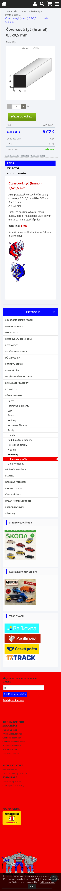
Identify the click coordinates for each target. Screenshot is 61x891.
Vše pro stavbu (12, 155)
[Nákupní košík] (50, 4)
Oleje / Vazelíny (16, 463)
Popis (10, 162)
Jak (10, 730)
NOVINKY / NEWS (14, 326)
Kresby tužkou (13, 488)
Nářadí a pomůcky (15, 469)
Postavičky (11, 345)
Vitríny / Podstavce (16, 351)
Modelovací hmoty (17, 425)
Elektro (9, 475)
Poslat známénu (17, 173)
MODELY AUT (11, 332)
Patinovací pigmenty (18, 405)
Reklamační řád (10, 749)
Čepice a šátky (13, 494)
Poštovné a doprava (12, 745)
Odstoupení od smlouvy (13, 785)
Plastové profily (38, 155)
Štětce (11, 415)
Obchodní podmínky (12, 738)
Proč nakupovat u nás (12, 734)
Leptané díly (12, 370)
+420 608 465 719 (10, 769)
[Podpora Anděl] (12, 824)
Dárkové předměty (15, 482)
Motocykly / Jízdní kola (18, 338)
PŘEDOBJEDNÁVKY (14, 507)
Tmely (11, 430)
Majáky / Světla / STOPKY (18, 376)
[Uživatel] (34, 4)
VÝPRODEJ (10, 513)
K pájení (12, 449)
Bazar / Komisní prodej (18, 500)
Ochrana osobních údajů (14, 742)
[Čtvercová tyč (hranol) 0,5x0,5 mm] (30, 75)
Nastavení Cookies (11, 753)
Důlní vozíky (12, 357)
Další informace (47, 882)
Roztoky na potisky (17, 444)
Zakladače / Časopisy (16, 382)
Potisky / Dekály (14, 364)
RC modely (11, 389)
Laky (10, 410)
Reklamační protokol (12, 781)
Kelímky (12, 420)
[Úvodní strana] (4, 4)
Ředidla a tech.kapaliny (20, 439)
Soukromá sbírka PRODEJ (19, 320)
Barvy (11, 400)
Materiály (25, 155)
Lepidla (11, 435)
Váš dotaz (13, 168)
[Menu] (57, 4)
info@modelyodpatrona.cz (15, 773)
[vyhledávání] (42, 4)
